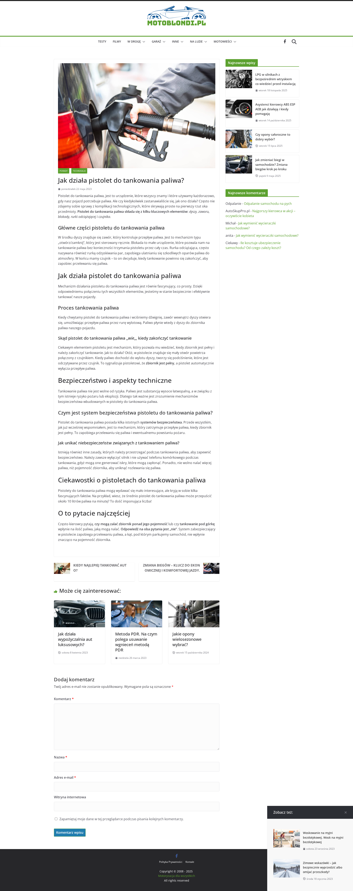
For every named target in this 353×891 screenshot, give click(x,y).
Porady (64, 170)
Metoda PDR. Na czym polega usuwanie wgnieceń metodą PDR (136, 642)
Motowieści (223, 41)
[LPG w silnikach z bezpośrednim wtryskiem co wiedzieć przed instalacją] (239, 83)
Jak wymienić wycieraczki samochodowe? (267, 235)
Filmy (117, 41)
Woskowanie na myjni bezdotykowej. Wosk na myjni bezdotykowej (323, 837)
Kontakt (189, 862)
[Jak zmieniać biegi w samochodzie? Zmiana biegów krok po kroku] (239, 169)
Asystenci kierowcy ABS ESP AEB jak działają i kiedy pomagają (275, 109)
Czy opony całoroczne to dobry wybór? (272, 136)
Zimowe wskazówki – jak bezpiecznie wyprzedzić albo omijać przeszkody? (322, 867)
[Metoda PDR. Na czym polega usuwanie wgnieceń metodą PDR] (136, 603)
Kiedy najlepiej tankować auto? (99, 568)
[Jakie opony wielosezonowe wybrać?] (193, 603)
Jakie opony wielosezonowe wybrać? (186, 639)
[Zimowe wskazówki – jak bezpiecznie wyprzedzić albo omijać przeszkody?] (286, 861)
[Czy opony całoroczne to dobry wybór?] (239, 141)
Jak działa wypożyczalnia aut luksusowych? (75, 639)
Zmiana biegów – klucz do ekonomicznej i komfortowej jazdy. (171, 568)
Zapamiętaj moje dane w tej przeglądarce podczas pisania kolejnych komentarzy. (121, 819)
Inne (175, 41)
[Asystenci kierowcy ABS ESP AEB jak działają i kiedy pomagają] (239, 113)
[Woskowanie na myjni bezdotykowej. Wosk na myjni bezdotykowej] (286, 831)
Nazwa (60, 757)
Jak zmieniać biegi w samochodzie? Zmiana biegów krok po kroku (271, 164)
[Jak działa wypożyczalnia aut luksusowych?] (79, 603)
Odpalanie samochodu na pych (268, 203)
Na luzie (196, 41)
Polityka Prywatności (170, 862)
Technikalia (79, 170)
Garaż (156, 41)
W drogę (134, 41)
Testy (102, 41)
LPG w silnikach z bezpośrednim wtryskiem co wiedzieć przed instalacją (275, 79)
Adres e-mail (65, 777)
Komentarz (64, 699)
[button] (143, 42)
